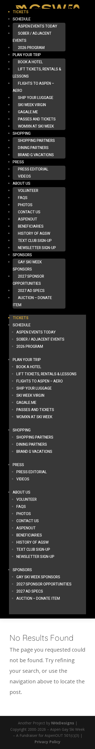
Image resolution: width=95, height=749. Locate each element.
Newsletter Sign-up (37, 248)
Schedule (22, 19)
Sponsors (22, 255)
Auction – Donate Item (32, 301)
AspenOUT (27, 219)
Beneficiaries (31, 226)
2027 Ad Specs (31, 291)
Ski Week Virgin (32, 105)
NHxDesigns (62, 722)
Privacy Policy (47, 741)
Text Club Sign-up (35, 240)
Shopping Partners (36, 140)
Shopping (22, 133)
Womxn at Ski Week (36, 126)
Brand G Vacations (36, 155)
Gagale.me (28, 112)
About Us (21, 183)
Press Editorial (33, 169)
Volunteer (28, 190)
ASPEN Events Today (37, 26)
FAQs (22, 198)
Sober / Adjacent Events (32, 37)
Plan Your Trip (27, 55)
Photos (25, 205)
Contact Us (29, 212)
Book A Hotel (30, 62)
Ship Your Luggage (35, 98)
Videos (24, 176)
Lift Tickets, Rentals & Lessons (37, 72)
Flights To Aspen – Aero (33, 87)
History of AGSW (34, 233)
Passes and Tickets (37, 119)
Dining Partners (33, 148)
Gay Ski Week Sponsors (27, 265)
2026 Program (31, 48)
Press (18, 162)
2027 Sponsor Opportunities (28, 280)
